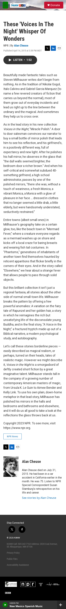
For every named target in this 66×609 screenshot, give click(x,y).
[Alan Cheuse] (11, 466)
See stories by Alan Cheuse (39, 498)
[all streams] (61, 604)
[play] (5, 604)
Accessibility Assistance (18, 565)
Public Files (12, 559)
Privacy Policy (13, 552)
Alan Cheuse (21, 45)
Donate (55, 5)
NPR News (12, 436)
